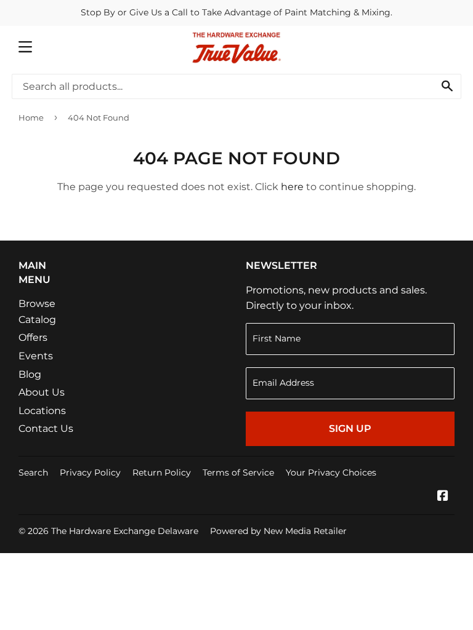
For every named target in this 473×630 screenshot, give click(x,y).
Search (33, 472)
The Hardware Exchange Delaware (124, 531)
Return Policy (161, 472)
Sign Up (350, 428)
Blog (29, 374)
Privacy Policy (90, 472)
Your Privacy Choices (331, 472)
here (292, 187)
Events (35, 356)
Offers (32, 337)
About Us (41, 392)
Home (31, 117)
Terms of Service (238, 472)
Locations (42, 411)
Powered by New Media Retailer (278, 531)
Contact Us (45, 428)
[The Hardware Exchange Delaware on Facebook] (442, 497)
